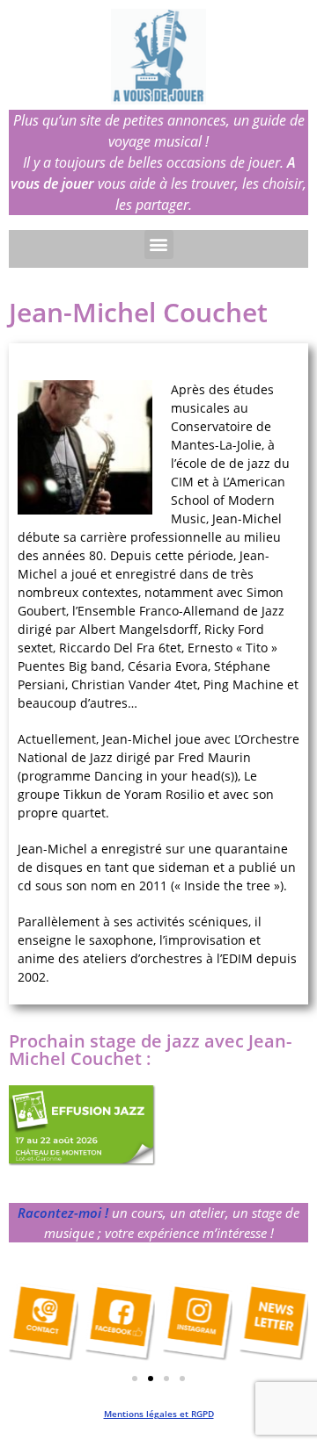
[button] (158, 244)
